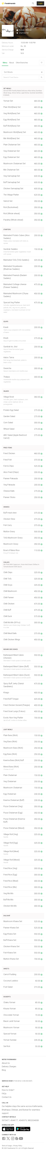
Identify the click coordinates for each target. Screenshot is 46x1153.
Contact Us (6, 1097)
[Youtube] (21, 1138)
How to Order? (8, 1090)
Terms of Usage (7, 1146)
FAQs (4, 1093)
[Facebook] (4, 1138)
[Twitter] (8, 1138)
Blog (4, 1070)
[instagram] (13, 1138)
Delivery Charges (9, 1066)
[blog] (17, 1138)
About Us (6, 1063)
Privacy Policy (17, 1146)
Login (40, 3)
